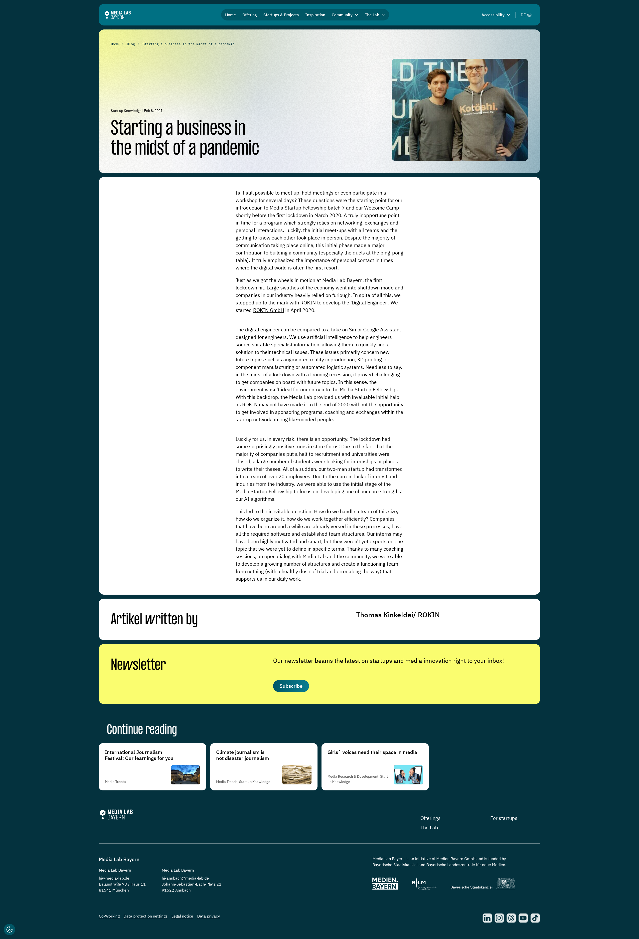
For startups (503, 818)
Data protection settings (145, 916)
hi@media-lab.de (114, 878)
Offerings (430, 818)
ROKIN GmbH (268, 310)
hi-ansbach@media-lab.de (185, 878)
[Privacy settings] (9, 929)
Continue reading (142, 730)
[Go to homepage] (118, 15)
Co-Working (109, 916)
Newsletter (138, 666)
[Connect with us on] (487, 918)
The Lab (429, 827)
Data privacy (208, 916)
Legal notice (182, 916)
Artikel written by (154, 620)
